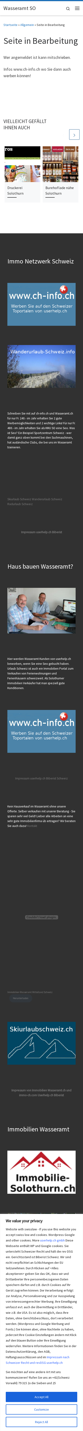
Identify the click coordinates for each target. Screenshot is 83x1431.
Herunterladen (20, 998)
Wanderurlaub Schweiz (47, 499)
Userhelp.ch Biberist (51, 1095)
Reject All (41, 1422)
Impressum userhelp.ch (30, 778)
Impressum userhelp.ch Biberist (41, 532)
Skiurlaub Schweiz (19, 499)
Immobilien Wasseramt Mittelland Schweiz (30, 992)
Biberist (51, 778)
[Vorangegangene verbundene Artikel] (63, 134)
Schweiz (62, 778)
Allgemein (27, 25)
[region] (41, 1322)
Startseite (10, 25)
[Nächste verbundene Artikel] (74, 134)
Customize (41, 1409)
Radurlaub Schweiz (20, 504)
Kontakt (32, 826)
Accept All (41, 1397)
